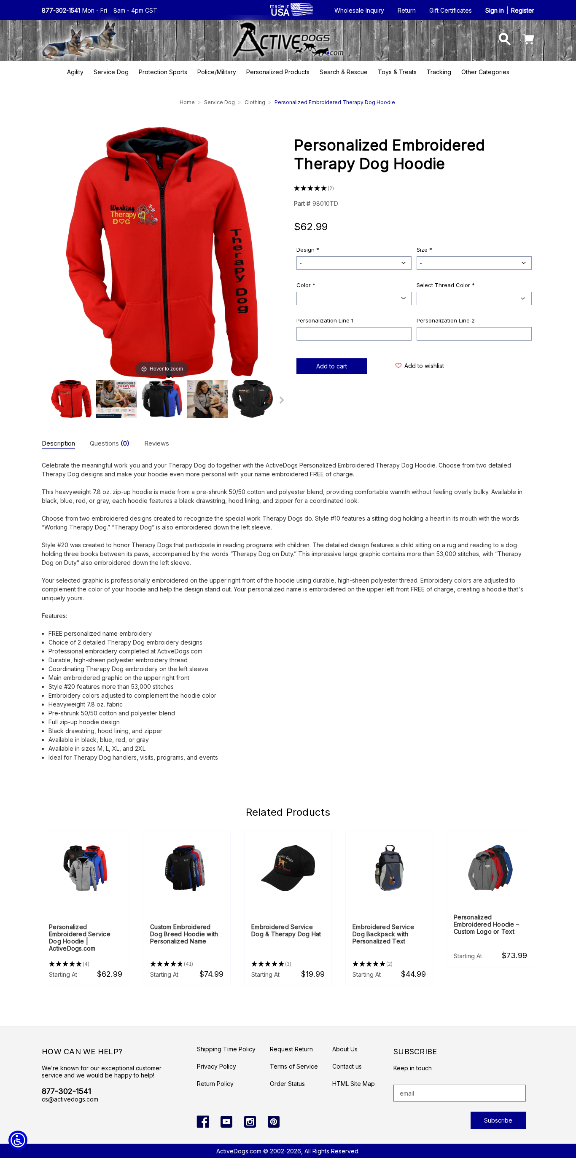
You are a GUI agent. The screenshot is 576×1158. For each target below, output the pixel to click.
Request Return (291, 1049)
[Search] (505, 40)
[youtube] (226, 1122)
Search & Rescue (344, 71)
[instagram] (250, 1122)
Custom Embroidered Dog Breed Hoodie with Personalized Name (184, 934)
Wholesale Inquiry (359, 10)
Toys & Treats (397, 71)
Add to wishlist (424, 365)
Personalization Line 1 (324, 320)
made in (280, 10)
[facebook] (202, 1121)
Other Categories (485, 71)
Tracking (439, 71)
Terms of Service (294, 1066)
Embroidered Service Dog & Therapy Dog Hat (286, 930)
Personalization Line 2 (446, 320)
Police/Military (216, 71)
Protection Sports (163, 71)
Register (522, 10)
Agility (75, 71)
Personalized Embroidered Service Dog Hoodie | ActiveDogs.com (79, 937)
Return (407, 10)
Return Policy (215, 1083)
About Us (345, 1049)
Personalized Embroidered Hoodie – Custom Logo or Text (486, 924)
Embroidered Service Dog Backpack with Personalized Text (383, 934)
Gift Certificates (450, 10)
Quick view (85, 868)
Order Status (287, 1083)
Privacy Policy (216, 1066)
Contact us (347, 1066)
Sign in (494, 10)
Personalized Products (278, 71)
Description (58, 443)
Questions (109, 443)
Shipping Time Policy (226, 1049)
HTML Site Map (353, 1083)
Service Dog (111, 71)
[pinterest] (273, 1122)
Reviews (156, 443)
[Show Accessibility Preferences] (17, 1140)
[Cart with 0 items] (528, 40)
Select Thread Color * (446, 285)
